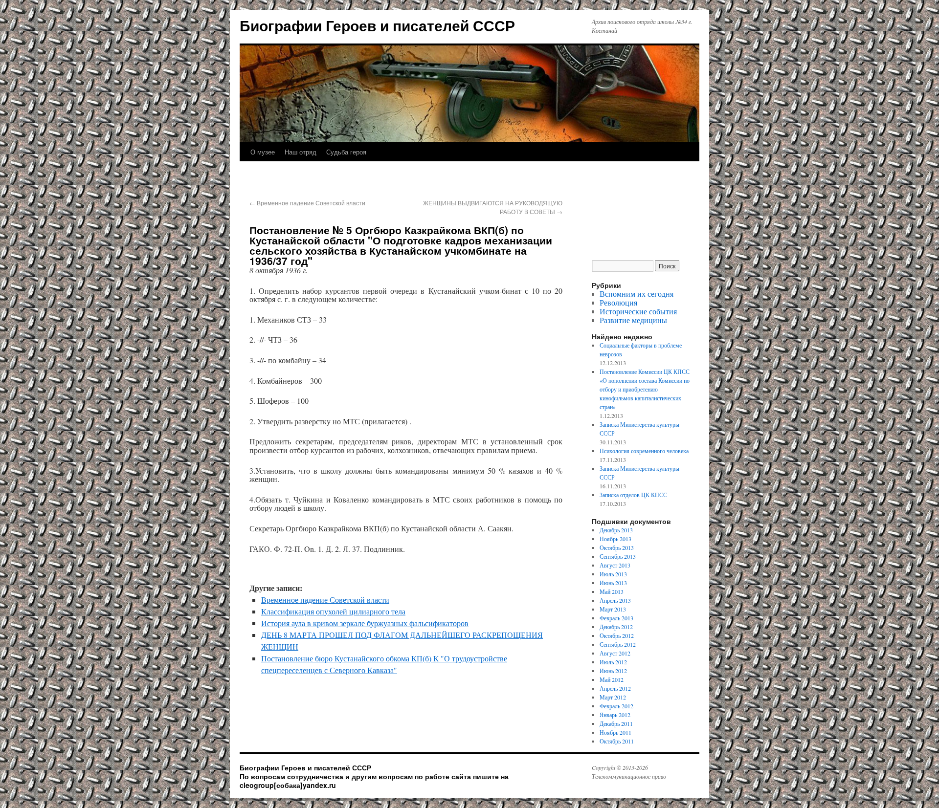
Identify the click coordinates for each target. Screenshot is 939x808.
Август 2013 (615, 565)
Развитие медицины (633, 320)
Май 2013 (612, 591)
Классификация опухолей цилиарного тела (333, 611)
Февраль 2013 (616, 618)
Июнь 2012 (613, 671)
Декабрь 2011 (616, 723)
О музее (262, 151)
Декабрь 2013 (616, 530)
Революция (618, 302)
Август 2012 (615, 653)
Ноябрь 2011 (615, 732)
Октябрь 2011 (617, 741)
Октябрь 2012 (617, 635)
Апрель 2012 (615, 688)
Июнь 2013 (613, 583)
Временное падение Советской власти (307, 202)
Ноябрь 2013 (615, 539)
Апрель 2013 (615, 600)
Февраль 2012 (616, 706)
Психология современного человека (644, 451)
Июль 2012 (613, 662)
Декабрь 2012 (616, 627)
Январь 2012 (615, 715)
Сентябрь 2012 (618, 644)
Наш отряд (300, 151)
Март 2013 (613, 609)
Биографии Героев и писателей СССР (377, 25)
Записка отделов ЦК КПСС (633, 495)
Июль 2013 (613, 574)
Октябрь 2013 (617, 547)
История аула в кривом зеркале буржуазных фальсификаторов (365, 623)
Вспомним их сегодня (636, 293)
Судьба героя (346, 151)
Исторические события (638, 311)
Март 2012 (613, 697)
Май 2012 (612, 679)
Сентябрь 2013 (618, 556)
